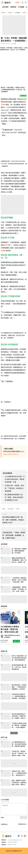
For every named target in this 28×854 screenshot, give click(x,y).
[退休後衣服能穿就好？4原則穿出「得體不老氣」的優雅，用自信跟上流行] (5, 716)
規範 (2, 817)
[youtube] (24, 835)
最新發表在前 (22, 824)
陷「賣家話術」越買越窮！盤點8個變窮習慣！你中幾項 (19, 551)
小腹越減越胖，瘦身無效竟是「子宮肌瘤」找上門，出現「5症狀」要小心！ (19, 589)
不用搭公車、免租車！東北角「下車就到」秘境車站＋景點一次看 (19, 753)
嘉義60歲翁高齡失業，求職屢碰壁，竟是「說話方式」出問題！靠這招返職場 (19, 560)
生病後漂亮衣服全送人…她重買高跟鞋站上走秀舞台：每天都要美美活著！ (19, 696)
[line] (21, 835)
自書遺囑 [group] (17, 12)
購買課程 (17, 2)
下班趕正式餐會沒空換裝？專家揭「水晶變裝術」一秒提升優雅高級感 (19, 725)
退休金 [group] (10, 12)
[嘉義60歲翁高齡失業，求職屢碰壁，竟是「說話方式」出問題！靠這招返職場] (5, 560)
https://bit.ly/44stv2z (11, 454)
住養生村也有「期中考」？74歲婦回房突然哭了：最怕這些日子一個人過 (19, 773)
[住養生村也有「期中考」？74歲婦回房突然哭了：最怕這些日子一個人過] (5, 773)
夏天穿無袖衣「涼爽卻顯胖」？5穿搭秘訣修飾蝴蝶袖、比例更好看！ (19, 687)
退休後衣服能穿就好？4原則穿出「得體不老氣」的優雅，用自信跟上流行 (19, 716)
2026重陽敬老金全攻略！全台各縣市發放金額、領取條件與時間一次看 (19, 744)
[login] (22, 2)
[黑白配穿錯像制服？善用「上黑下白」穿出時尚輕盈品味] (5, 667)
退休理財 (5, 7)
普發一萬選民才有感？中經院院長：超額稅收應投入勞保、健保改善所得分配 (19, 782)
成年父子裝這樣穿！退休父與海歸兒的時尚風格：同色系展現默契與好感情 (19, 658)
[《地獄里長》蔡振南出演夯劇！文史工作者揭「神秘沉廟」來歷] (5, 580)
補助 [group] (24, 12)
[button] (25, 2)
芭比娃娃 (10, 509)
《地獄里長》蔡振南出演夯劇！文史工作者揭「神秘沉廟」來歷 (19, 580)
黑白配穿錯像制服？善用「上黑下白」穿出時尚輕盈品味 (19, 667)
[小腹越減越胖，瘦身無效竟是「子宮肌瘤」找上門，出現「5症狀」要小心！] (5, 589)
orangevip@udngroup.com (15, 840)
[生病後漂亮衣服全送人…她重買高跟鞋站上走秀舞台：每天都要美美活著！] (5, 696)
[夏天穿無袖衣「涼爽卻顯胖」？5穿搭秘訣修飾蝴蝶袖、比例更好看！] (5, 687)
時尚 (18, 509)
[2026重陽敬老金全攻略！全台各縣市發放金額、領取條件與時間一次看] (5, 744)
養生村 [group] (4, 12)
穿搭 (4, 509)
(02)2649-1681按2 (12, 842)
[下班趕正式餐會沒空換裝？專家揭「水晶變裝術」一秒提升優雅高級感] (5, 725)
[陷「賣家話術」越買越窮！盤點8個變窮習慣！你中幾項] (5, 551)
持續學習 (13, 7)
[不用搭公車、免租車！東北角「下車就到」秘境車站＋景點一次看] (5, 753)
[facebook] (18, 835)
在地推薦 (21, 7)
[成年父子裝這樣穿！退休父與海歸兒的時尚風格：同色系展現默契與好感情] (5, 658)
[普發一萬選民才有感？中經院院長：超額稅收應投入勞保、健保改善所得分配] (5, 782)
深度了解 (20, 641)
